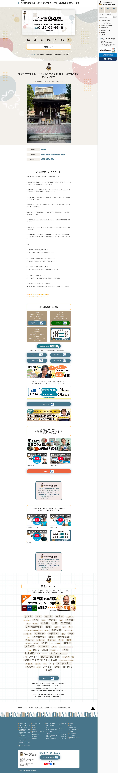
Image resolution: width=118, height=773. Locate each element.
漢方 (29, 637)
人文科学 (29, 646)
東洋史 (69, 640)
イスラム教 (27, 634)
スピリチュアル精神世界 (33, 630)
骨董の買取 (47, 471)
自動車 (58, 643)
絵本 (28, 623)
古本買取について (105, 20)
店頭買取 (34, 729)
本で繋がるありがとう (23, 727)
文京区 (63, 154)
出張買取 (44, 149)
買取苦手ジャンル (62, 736)
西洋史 (28, 643)
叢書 (60, 620)
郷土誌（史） (64, 663)
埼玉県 (60, 730)
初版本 (52, 650)
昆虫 (63, 634)
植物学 (38, 664)
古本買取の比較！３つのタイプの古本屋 (24, 740)
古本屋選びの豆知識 (50, 725)
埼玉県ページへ (58, 360)
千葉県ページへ (35, 360)
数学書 (44, 623)
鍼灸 (51, 637)
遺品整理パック (35, 736)
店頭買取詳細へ (35, 323)
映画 (55, 623)
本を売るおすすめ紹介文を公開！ (24, 733)
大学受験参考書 (34, 627)
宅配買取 (34, 727)
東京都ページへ (35, 354)
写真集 (54, 647)
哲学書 (28, 616)
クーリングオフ (72, 735)
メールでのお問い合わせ (47, 757)
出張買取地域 (104, 27)
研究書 (59, 616)
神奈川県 (60, 728)
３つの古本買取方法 (106, 23)
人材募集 (71, 731)
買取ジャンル (46, 678)
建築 (57, 667)
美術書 (69, 620)
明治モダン (52, 640)
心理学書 (39, 633)
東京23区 (53, 154)
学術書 (48, 159)
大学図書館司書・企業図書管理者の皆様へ (24, 730)
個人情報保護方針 (73, 733)
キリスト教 (68, 630)
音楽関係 (70, 617)
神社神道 (53, 633)
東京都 (43, 154)
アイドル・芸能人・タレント (66, 647)
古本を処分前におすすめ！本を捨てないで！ (24, 736)
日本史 (61, 640)
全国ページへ (46, 404)
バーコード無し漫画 (66, 660)
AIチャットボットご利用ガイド (24, 746)
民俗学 (30, 667)
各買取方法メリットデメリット (38, 732)
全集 (48, 627)
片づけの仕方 (48, 733)
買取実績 (103, 32)
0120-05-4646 (108, 38)
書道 (38, 616)
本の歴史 (48, 727)
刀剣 (52, 159)
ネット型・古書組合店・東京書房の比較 (51, 736)
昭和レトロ (30, 640)
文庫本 (57, 627)
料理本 (35, 623)
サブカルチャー (58, 653)
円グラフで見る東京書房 (74, 729)
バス (52, 643)
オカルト (44, 653)
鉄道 (44, 643)
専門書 (43, 159)
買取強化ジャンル (105, 30)
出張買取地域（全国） (62, 724)
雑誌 (71, 633)
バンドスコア (27, 620)
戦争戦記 (29, 653)
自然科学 (29, 664)
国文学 (67, 643)
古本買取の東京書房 (23, 707)
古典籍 (36, 643)
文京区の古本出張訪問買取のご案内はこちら (38, 294)
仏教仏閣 (56, 630)
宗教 (46, 630)
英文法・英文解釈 (50, 657)
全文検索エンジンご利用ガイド (24, 743)
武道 (27, 660)
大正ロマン (41, 640)
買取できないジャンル (63, 739)
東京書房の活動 (72, 727)
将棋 (36, 620)
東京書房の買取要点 (36, 734)
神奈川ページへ (58, 354)
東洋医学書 (39, 637)
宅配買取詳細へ (58, 323)
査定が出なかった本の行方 (51, 729)
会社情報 (103, 34)
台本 (64, 627)
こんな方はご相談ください (24, 725)
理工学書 (65, 623)
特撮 (30, 650)
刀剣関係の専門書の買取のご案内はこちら (37, 297)
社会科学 (43, 646)
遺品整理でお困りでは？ (51, 738)
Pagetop (93, 708)
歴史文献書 (63, 637)
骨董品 (44, 664)
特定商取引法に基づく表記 (74, 738)
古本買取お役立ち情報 (106, 25)
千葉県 (60, 732)
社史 (38, 667)
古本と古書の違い (49, 731)
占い (70, 627)
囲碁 (43, 620)
